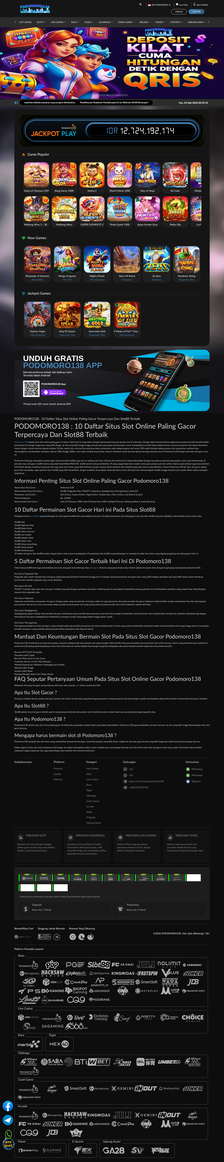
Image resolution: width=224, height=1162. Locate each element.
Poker (159, 22)
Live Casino (57, 22)
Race (74, 22)
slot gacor (94, 568)
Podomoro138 (21, 442)
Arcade (143, 22)
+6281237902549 (138, 787)
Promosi (58, 768)
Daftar (196, 12)
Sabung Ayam (196, 22)
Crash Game (125, 22)
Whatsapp (197, 769)
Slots (40, 22)
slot (77, 685)
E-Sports (175, 22)
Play (68, 133)
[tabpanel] (112, 63)
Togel (88, 22)
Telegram (196, 781)
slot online (34, 516)
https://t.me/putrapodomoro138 (146, 781)
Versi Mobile (202, 5)
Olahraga (105, 22)
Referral (58, 779)
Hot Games (25, 22)
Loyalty (57, 774)
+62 (131, 769)
